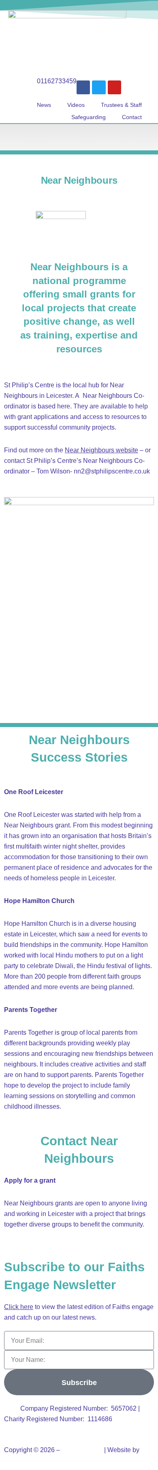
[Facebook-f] (83, 87)
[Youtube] (115, 87)
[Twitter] (99, 87)
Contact (132, 117)
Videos (76, 105)
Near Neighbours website (101, 450)
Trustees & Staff (121, 105)
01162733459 (57, 81)
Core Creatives (25, 1460)
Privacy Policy (82, 1449)
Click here (18, 1306)
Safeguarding (88, 117)
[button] (79, 137)
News (44, 105)
